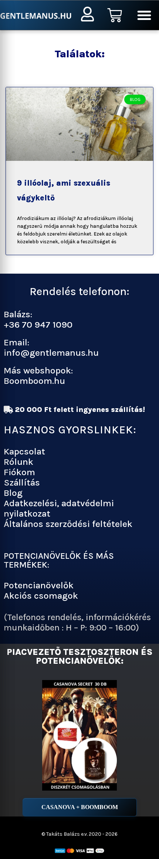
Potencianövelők (39, 585)
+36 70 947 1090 (38, 324)
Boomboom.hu (34, 380)
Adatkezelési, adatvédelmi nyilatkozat (59, 508)
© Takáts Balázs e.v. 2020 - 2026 (79, 834)
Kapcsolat (24, 451)
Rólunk (18, 461)
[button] (144, 15)
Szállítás (22, 482)
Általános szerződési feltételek (68, 523)
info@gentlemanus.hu (51, 352)
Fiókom (19, 472)
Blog (13, 492)
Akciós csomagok (41, 595)
